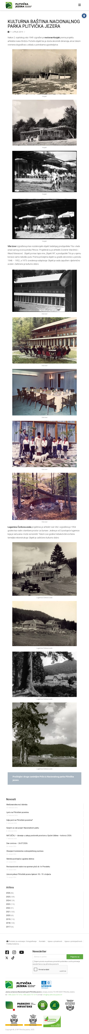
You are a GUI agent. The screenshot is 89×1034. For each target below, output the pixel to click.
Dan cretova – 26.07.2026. (17, 843)
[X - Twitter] (6, 957)
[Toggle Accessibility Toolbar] (84, 16)
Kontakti (42, 941)
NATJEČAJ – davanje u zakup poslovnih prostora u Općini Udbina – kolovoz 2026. (39, 835)
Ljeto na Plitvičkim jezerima (17, 812)
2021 (8, 912)
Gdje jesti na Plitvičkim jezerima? (19, 820)
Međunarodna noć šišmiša (16, 804)
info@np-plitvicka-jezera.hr (52, 995)
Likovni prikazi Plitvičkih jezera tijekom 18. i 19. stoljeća (28, 874)
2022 (8, 908)
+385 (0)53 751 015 (15, 995)
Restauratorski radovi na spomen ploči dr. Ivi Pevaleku (28, 867)
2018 (8, 923)
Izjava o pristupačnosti (73, 941)
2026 (8, 893)
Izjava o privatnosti (55, 941)
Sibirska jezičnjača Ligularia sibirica (20, 859)
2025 (8, 897)
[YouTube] (21, 952)
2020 (8, 915)
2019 (8, 919)
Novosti (11, 799)
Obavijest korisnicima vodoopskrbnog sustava (24, 851)
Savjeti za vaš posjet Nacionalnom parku (22, 828)
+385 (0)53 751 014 (30, 995)
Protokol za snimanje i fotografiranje (22, 941)
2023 (8, 904)
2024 (8, 900)
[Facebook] (7, 952)
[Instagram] (14, 952)
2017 (8, 927)
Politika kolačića (12, 944)
